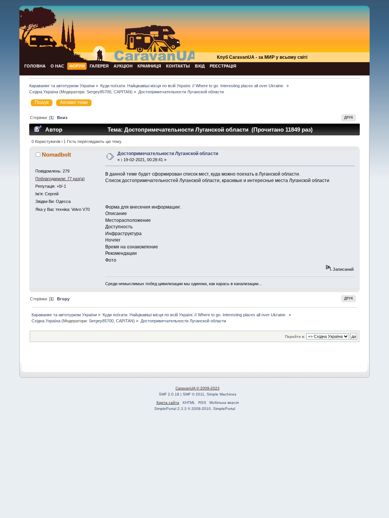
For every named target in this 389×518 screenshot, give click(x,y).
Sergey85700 (99, 91)
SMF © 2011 (193, 394)
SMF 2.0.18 (169, 394)
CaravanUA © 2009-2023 (198, 388)
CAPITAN (122, 91)
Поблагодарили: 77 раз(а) (60, 178)
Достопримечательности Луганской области (167, 153)
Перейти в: (295, 336)
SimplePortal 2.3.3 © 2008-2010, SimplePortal (194, 409)
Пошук (42, 102)
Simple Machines (221, 394)
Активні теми (74, 102)
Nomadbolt (56, 154)
